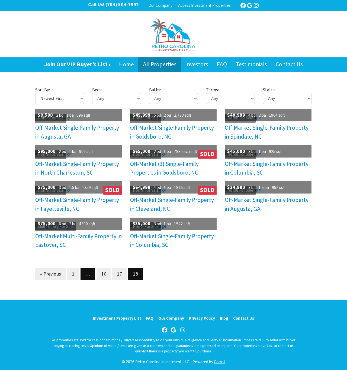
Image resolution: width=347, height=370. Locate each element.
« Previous (50, 274)
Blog (224, 318)
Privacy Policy (202, 318)
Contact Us (289, 64)
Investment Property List (117, 318)
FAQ (222, 64)
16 (103, 274)
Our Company (160, 5)
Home (126, 64)
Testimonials (251, 64)
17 (119, 274)
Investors (196, 64)
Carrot (219, 362)
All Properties (159, 64)
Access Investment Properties (204, 5)
